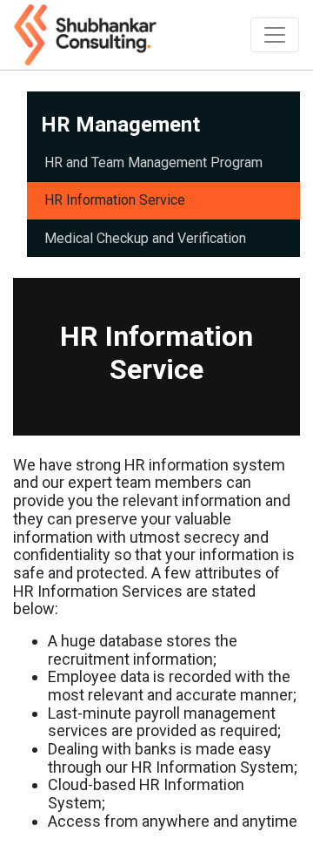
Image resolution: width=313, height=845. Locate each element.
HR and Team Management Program (153, 162)
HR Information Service (114, 200)
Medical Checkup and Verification (145, 238)
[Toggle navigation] (274, 34)
